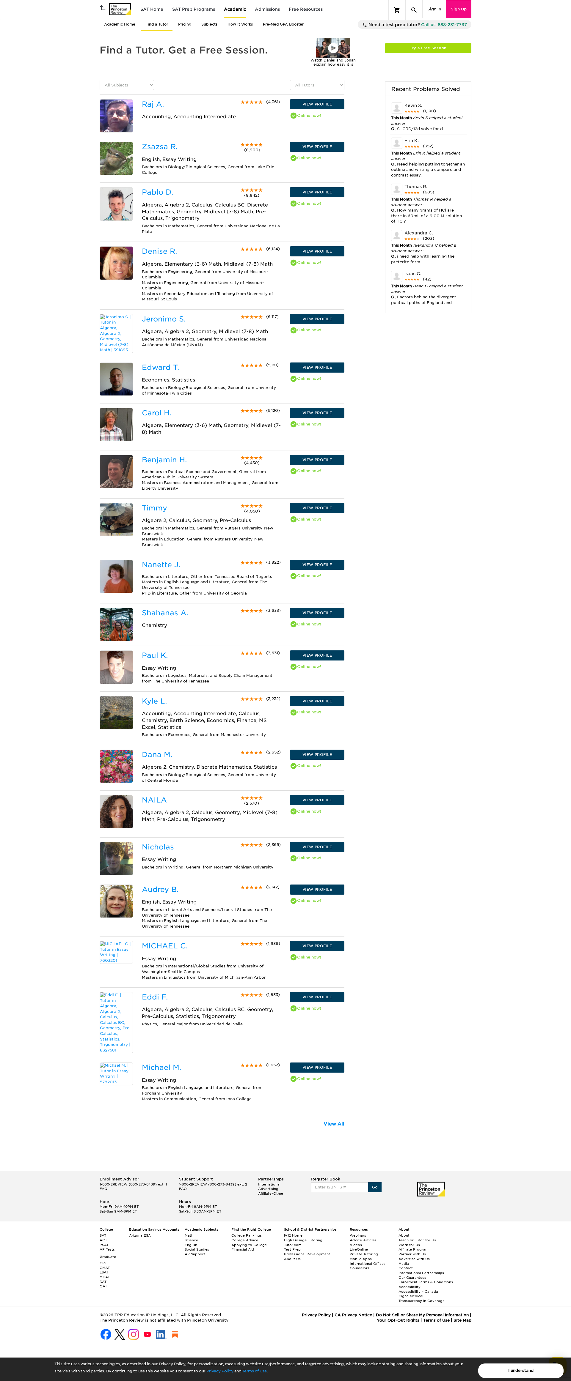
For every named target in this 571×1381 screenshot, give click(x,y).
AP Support (195, 1254)
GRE (103, 1263)
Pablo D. (157, 192)
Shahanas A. (165, 612)
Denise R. (159, 251)
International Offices (367, 1264)
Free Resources (306, 9)
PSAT (104, 1245)
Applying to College (249, 1245)
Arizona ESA (140, 1235)
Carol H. (156, 413)
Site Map (462, 1320)
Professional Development (307, 1254)
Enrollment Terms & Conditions (426, 1282)
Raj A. (153, 104)
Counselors (359, 1268)
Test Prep (292, 1249)
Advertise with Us (414, 1259)
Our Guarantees (412, 1278)
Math (189, 1235)
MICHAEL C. (165, 946)
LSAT (104, 1272)
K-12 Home (293, 1235)
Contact (406, 1268)
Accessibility (410, 1287)
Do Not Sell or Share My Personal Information (422, 1315)
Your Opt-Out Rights (398, 1320)
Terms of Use (254, 1371)
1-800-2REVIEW (133, 1184)
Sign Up (459, 9)
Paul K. (155, 655)
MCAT (105, 1277)
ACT (103, 1240)
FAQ (103, 1189)
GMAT (105, 1268)
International (269, 1184)
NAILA (154, 800)
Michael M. (161, 1067)
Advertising (268, 1189)
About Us (292, 1259)
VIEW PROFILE (317, 104)
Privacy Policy (219, 1371)
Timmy (154, 508)
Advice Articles (363, 1240)
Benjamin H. (164, 459)
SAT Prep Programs (193, 9)
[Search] (414, 10)
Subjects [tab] (209, 24)
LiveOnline (359, 1249)
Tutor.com (293, 1245)
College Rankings (246, 1235)
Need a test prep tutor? (417, 24)
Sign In (434, 9)
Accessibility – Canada (418, 1291)
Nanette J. (161, 564)
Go (375, 1187)
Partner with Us (412, 1254)
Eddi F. (155, 997)
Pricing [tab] (184, 24)
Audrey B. (160, 889)
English (191, 1245)
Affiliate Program (414, 1249)
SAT (103, 1235)
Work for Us (409, 1245)
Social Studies (197, 1249)
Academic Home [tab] (119, 24)
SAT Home (151, 9)
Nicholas (158, 847)
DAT (103, 1282)
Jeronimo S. (164, 319)
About (404, 1235)
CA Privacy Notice (353, 1315)
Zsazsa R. (160, 146)
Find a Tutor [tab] (156, 24)
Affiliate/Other (270, 1193)
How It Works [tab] (240, 24)
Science (191, 1240)
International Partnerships (421, 1273)
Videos (356, 1245)
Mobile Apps (361, 1259)
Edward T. (160, 367)
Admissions (267, 9)
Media (404, 1264)
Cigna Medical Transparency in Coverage (422, 1298)
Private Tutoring (364, 1254)
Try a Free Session (428, 48)
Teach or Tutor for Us (417, 1240)
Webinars (358, 1235)
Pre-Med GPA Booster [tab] (283, 24)
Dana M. (157, 754)
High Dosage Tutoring (303, 1240)
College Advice (244, 1240)
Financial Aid (242, 1249)
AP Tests (107, 1249)
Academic (235, 9)
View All (334, 1124)
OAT (103, 1286)
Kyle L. (154, 701)
